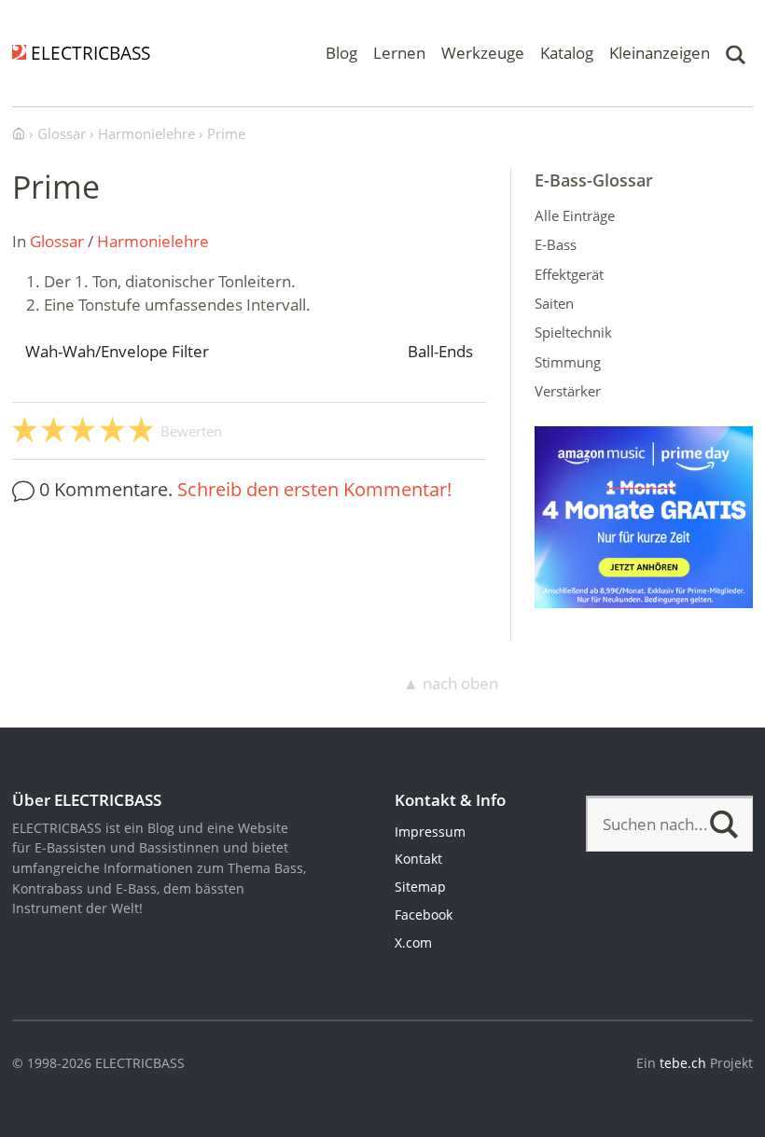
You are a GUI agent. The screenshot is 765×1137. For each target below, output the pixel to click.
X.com (413, 942)
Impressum (430, 831)
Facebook (423, 914)
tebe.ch (683, 1063)
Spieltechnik (573, 332)
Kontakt (418, 858)
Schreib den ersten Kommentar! (314, 489)
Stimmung (568, 362)
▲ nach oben (450, 683)
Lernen (399, 52)
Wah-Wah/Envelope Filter (117, 351)
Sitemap (420, 886)
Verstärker (568, 390)
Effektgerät (569, 274)
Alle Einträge (575, 215)
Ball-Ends (440, 351)
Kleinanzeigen (659, 52)
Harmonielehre (153, 241)
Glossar (57, 241)
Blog (341, 52)
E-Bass (556, 244)
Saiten (554, 303)
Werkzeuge (482, 52)
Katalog (566, 52)
